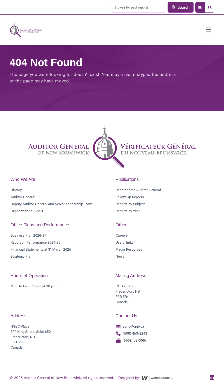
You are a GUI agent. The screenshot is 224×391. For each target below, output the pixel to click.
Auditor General (22, 196)
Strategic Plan (21, 256)
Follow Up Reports (130, 196)
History (16, 189)
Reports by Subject (130, 203)
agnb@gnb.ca (133, 326)
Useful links (124, 242)
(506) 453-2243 (135, 333)
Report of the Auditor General (138, 189)
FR (210, 7)
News (120, 256)
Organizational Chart (26, 210)
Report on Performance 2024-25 (35, 242)
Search (183, 7)
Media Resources (129, 249)
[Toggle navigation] (208, 29)
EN (200, 7)
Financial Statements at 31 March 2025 (40, 249)
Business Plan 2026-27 (28, 235)
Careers (122, 235)
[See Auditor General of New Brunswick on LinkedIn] (212, 378)
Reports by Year (128, 210)
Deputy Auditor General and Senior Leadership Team (51, 203)
